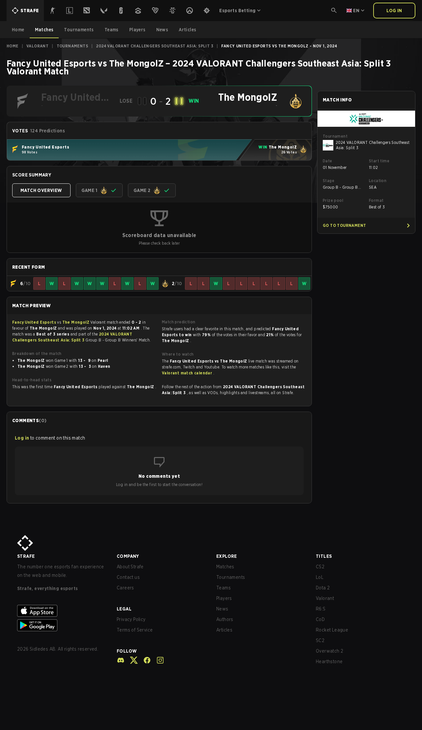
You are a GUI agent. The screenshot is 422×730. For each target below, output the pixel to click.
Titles (324, 556)
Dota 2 (323, 587)
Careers (125, 587)
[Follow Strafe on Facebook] (144, 660)
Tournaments (72, 45)
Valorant (37, 45)
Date (327, 160)
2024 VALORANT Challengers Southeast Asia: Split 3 (154, 45)
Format (376, 200)
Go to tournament (344, 225)
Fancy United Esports (34, 322)
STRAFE (26, 556)
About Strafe (130, 566)
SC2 (320, 640)
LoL (319, 577)
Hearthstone (329, 661)
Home (12, 45)
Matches (225, 566)
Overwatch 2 (329, 651)
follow (127, 651)
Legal (124, 608)
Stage (328, 180)
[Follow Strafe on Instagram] (157, 660)
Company (128, 556)
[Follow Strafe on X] (131, 660)
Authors (224, 619)
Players (224, 598)
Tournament (335, 136)
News (222, 608)
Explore (226, 556)
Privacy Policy (131, 619)
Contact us (128, 577)
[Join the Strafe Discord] (121, 660)
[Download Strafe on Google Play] (61, 625)
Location (377, 180)
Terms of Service (135, 630)
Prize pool (333, 200)
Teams (223, 587)
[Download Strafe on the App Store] (61, 611)
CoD (320, 619)
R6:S (321, 608)
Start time (379, 160)
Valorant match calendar (187, 372)
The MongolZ (76, 322)
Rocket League (332, 630)
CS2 (320, 566)
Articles (224, 630)
